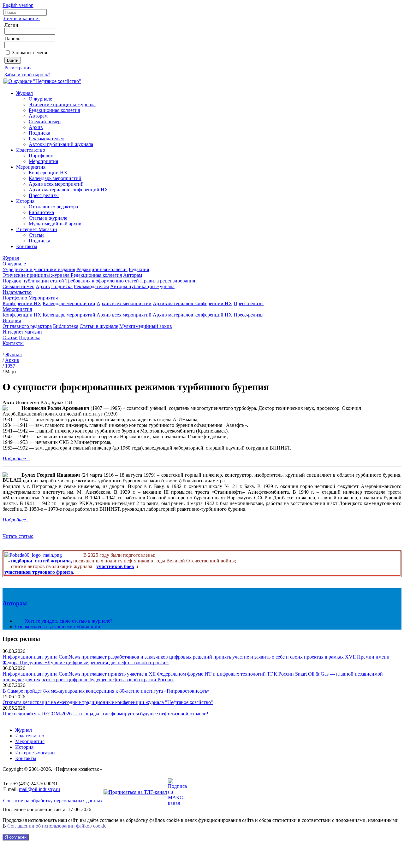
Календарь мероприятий (55, 178)
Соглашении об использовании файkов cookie (56, 825)
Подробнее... (16, 458)
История (25, 201)
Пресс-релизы (44, 195)
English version (18, 5)
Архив (36, 127)
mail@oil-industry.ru (39, 789)
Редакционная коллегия (54, 110)
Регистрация (18, 67)
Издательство (30, 150)
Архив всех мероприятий (56, 184)
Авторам (38, 116)
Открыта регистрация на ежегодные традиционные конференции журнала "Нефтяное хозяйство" (108, 702)
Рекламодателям (46, 138)
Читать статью (18, 536)
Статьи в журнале (48, 218)
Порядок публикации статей (33, 280)
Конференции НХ (48, 172)
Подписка (39, 133)
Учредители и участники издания (39, 269)
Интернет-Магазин (36, 229)
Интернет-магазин (35, 752)
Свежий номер (45, 121)
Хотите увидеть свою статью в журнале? (68, 621)
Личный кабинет (21, 18)
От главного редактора (53, 206)
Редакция (139, 269)
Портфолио (41, 155)
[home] (3, 349)
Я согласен (16, 837)
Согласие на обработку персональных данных (53, 800)
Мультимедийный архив (55, 223)
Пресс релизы (21, 639)
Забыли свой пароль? (27, 74)
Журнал (24, 93)
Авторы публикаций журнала (61, 144)
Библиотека (41, 212)
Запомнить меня (29, 52)
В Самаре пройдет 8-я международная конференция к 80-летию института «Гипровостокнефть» (106, 691)
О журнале (40, 99)
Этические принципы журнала (62, 104)
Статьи (36, 235)
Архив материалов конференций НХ (68, 189)
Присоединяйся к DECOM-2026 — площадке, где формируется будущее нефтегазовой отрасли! (105, 713)
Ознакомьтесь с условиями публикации (57, 626)
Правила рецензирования (167, 280)
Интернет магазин (22, 331)
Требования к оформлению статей (102, 280)
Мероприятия (43, 161)
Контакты (26, 246)
